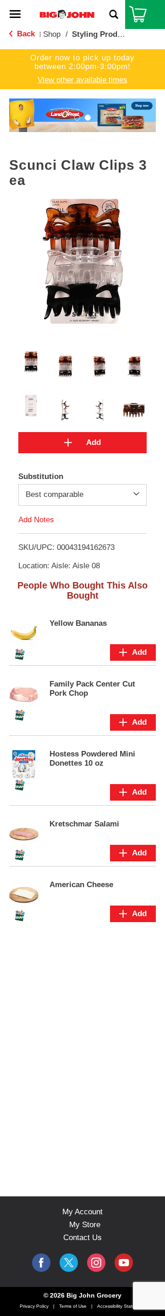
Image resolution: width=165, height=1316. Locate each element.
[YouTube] (96, 1262)
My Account (82, 1211)
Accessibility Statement (121, 1306)
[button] (77, 118)
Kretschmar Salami (84, 824)
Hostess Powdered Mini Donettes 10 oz (92, 759)
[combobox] (82, 495)
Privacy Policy (34, 1306)
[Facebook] (41, 1262)
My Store (84, 1224)
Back (25, 33)
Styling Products (102, 34)
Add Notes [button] (36, 519)
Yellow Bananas (78, 623)
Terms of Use (73, 1306)
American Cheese (81, 884)
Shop (51, 34)
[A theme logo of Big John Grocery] (66, 14)
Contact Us (82, 1237)
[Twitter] (69, 1262)
